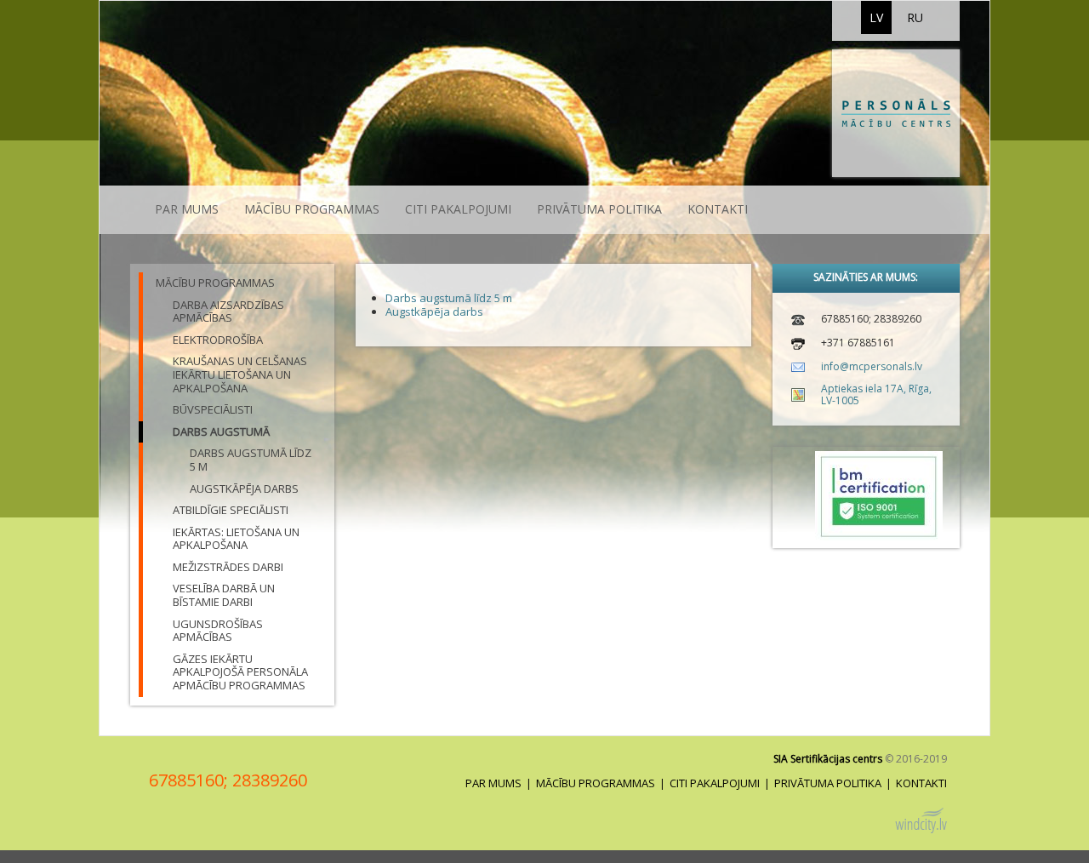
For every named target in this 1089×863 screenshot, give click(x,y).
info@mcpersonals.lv (871, 366)
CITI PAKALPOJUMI (458, 209)
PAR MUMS (187, 209)
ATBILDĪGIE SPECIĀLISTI (230, 509)
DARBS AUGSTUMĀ (221, 431)
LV (876, 17)
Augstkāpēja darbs (244, 488)
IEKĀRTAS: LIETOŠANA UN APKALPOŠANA (236, 538)
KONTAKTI (717, 209)
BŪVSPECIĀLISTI (213, 409)
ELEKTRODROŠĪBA (218, 339)
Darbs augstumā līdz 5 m (250, 459)
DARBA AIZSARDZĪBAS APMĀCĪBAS (228, 311)
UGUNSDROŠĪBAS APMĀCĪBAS (218, 630)
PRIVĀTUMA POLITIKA (599, 209)
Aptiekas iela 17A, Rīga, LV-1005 (876, 394)
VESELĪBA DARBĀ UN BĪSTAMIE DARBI (224, 594)
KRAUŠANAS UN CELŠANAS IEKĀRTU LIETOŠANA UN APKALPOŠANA (240, 374)
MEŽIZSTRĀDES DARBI (228, 566)
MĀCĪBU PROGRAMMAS (311, 209)
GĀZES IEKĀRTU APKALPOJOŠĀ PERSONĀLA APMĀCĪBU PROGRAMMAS (240, 672)
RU (915, 17)
